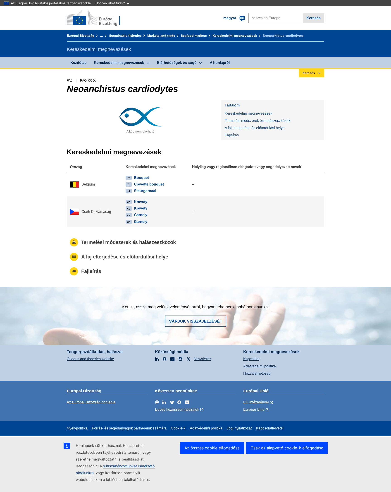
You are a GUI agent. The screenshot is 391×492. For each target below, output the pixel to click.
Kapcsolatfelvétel (270, 428)
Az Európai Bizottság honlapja (91, 402)
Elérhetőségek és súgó (177, 63)
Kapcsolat (251, 359)
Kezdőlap (78, 63)
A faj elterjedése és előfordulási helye (255, 128)
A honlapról (220, 63)
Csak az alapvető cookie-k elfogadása (286, 448)
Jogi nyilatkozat (239, 428)
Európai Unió (254, 409)
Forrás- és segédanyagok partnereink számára (129, 428)
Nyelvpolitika (77, 428)
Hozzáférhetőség (257, 373)
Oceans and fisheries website (90, 359)
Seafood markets (194, 35)
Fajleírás (232, 135)
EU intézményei (256, 402)
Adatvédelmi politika (259, 366)
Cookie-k (178, 428)
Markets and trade (161, 35)
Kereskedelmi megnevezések (234, 35)
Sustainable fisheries (125, 35)
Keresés (313, 18)
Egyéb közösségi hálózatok (177, 409)
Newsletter (202, 359)
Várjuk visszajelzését (195, 321)
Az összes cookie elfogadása (212, 448)
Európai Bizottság (80, 35)
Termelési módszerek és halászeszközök (257, 121)
